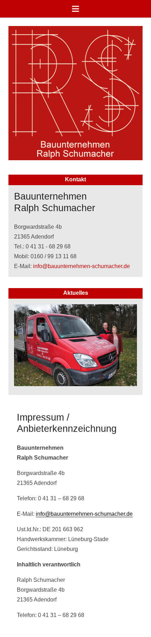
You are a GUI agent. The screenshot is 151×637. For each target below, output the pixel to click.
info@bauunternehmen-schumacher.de (81, 266)
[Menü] (75, 9)
